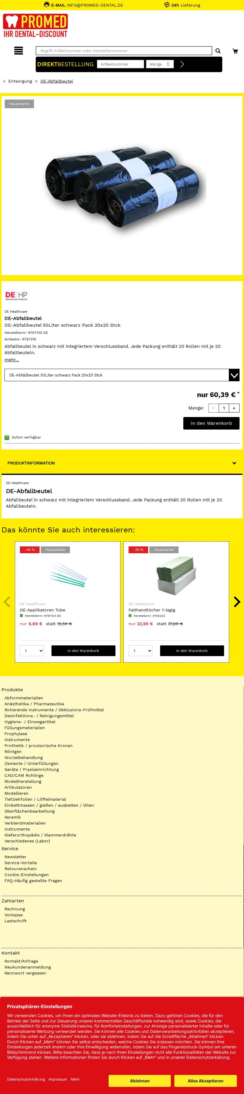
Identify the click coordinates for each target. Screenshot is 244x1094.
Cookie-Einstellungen (26, 874)
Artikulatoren (18, 787)
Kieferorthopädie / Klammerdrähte (40, 835)
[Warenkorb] (236, 49)
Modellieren (16, 793)
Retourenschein (20, 868)
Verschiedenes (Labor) (27, 841)
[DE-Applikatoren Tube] (67, 576)
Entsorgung (20, 81)
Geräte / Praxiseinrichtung (31, 769)
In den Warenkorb (211, 423)
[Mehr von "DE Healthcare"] (16, 295)
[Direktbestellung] (182, 64)
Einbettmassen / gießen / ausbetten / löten (49, 805)
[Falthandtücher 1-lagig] (176, 576)
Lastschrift (15, 920)
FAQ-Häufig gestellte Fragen (33, 880)
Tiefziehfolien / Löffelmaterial (35, 799)
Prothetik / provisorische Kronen (38, 745)
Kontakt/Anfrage (21, 961)
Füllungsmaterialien (24, 727)
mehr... (11, 359)
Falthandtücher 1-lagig (152, 610)
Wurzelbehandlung (23, 757)
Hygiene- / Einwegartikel (29, 721)
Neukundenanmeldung (27, 967)
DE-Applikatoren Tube (42, 610)
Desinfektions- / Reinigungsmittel (39, 715)
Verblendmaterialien (25, 823)
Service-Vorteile (20, 862)
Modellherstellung (22, 781)
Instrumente (17, 739)
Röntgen (13, 751)
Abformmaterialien (23, 697)
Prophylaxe (15, 733)
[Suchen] (218, 51)
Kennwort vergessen (25, 973)
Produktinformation (31, 463)
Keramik (12, 817)
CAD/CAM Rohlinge (23, 775)
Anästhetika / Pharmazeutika (34, 703)
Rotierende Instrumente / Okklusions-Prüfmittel (54, 709)
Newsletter (15, 856)
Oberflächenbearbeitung (29, 811)
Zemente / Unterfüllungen (31, 763)
